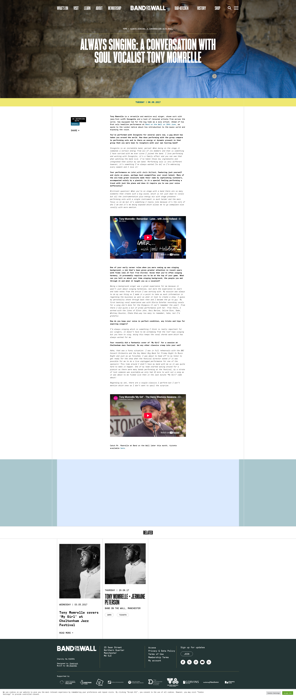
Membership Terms (158, 657)
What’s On (62, 8)
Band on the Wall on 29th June (160, 124)
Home (125, 28)
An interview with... (78, 120)
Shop (217, 8)
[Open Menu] (236, 8)
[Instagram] (196, 662)
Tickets (122, 615)
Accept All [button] (288, 693)
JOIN (186, 653)
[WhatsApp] (209, 662)
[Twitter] (189, 662)
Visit (76, 8)
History (201, 8)
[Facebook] (183, 662)
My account (154, 660)
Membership (114, 8)
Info (109, 615)
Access (152, 647)
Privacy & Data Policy (161, 650)
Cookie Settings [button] (274, 693)
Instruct (74, 663)
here (122, 448)
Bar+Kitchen (181, 8)
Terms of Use (156, 653)
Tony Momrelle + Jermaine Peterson (125, 599)
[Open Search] (229, 8)
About (99, 8)
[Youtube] (202, 662)
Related (148, 532)
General (75, 124)
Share (74, 130)
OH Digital (71, 665)
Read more (65, 632)
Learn (87, 8)
